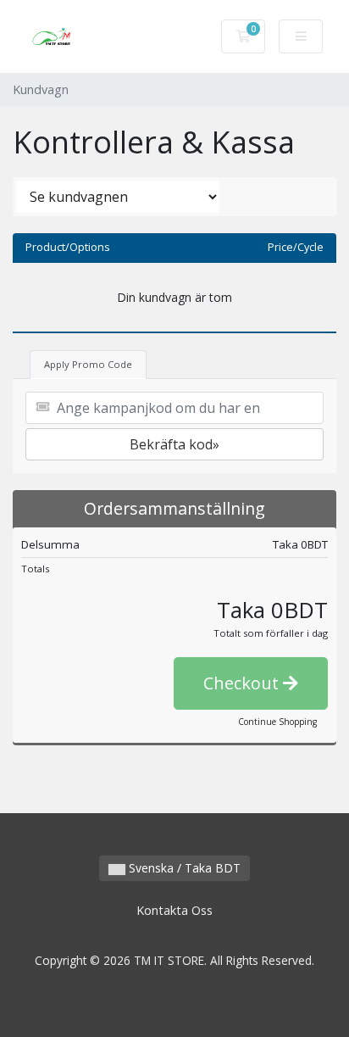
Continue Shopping (277, 722)
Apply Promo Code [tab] (88, 364)
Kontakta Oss (174, 910)
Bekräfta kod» (174, 444)
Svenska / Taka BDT (183, 868)
